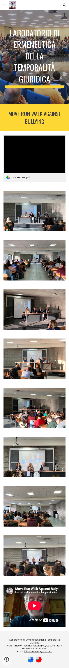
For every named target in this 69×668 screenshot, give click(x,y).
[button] (4, 5)
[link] (34, 158)
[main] (34, 57)
